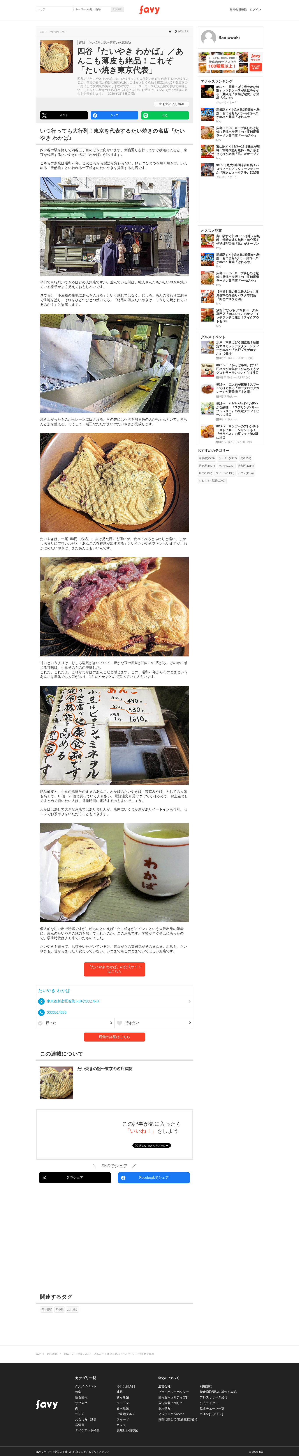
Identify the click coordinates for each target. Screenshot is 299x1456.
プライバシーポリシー (173, 1392)
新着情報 (81, 1397)
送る (165, 115)
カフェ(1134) (246, 473)
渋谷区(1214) (246, 465)
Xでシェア (75, 1177)
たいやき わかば (54, 990)
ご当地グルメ (126, 1414)
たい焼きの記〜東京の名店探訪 (104, 1069)
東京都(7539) (207, 458)
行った (78, 1022)
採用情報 (164, 1408)
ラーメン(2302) (227, 458)
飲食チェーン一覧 (212, 1408)
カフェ (121, 1425)
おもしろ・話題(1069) (212, 480)
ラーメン (123, 1403)
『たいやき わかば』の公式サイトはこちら (114, 969)
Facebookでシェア (154, 1177)
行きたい (157, 1022)
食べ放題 (123, 1408)
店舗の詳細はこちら (114, 1037)
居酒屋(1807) (207, 465)
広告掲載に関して (170, 1403)
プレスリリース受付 (213, 1397)
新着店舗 (123, 1397)
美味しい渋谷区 (127, 1430)
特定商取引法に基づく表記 (218, 1392)
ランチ (79, 1414)
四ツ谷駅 (46, 1309)
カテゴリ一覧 (85, 1378)
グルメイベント (86, 1386)
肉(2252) (246, 458)
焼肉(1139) (205, 473)
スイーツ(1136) (225, 473)
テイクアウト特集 (87, 1430)
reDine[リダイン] (211, 1414)
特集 (78, 1392)
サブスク (81, 1403)
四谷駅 (59, 1309)
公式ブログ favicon (171, 1414)
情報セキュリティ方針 (173, 1397)
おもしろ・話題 (86, 1419)
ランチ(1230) (226, 465)
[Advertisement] (114, 1239)
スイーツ (123, 1419)
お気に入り (173, 104)
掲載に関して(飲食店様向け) (177, 1419)
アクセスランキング (216, 81)
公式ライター (209, 1403)
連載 (120, 1392)
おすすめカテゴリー (213, 450)
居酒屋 (79, 1425)
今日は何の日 (126, 1386)
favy (38, 1354)
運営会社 (164, 1386)
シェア (114, 115)
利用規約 (206, 1386)
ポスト (64, 115)
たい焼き (72, 1309)
